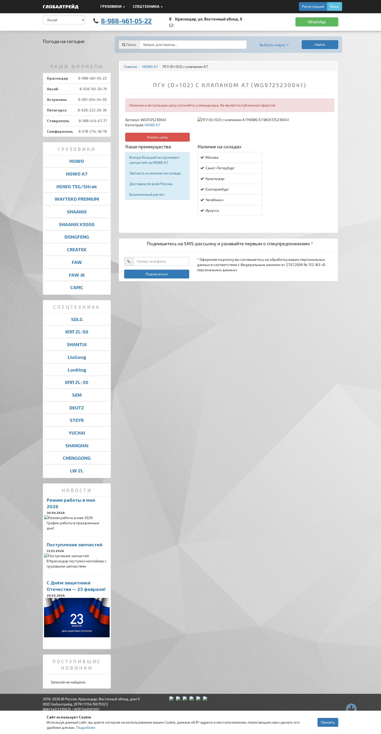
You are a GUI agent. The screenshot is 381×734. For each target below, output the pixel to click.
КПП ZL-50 (76, 331)
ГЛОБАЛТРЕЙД (61, 6)
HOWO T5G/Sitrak (77, 186)
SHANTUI (77, 344)
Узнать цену (157, 137)
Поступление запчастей (74, 544)
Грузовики (111, 6)
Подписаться (157, 274)
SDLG (77, 319)
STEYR (77, 420)
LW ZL (76, 470)
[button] (274, 44)
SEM (77, 395)
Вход (334, 6)
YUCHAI (77, 433)
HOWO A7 (76, 174)
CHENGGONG (77, 458)
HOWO (76, 161)
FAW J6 (77, 275)
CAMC (76, 287)
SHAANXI (77, 211)
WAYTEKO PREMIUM (77, 199)
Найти (320, 44)
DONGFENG (77, 237)
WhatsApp (317, 21)
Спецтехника (146, 6)
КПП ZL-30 (76, 382)
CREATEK (77, 249)
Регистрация (313, 6)
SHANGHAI (76, 445)
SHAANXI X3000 (77, 224)
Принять (328, 722)
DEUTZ (76, 407)
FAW (77, 262)
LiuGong (77, 357)
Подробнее (85, 727)
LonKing (77, 370)
